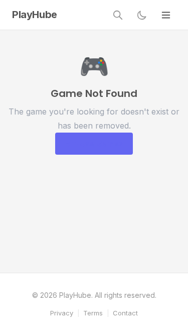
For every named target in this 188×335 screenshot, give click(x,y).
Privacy (61, 313)
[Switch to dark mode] (142, 15)
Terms (93, 313)
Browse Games (94, 144)
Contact (125, 313)
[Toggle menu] (166, 15)
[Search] (118, 15)
